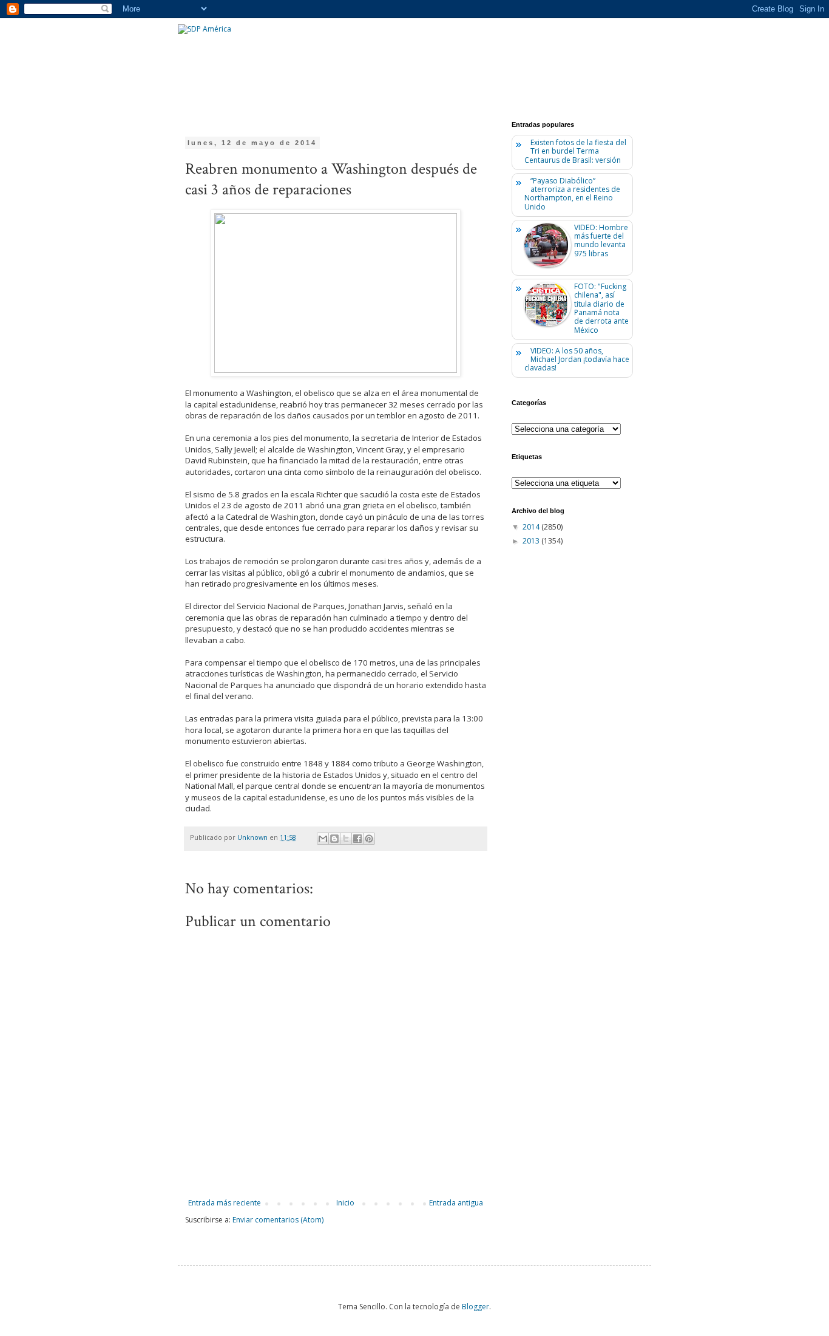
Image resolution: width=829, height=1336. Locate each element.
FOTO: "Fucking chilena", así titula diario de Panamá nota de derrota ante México (601, 308)
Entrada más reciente (224, 1203)
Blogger (475, 1306)
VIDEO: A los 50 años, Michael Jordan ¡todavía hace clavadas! (576, 359)
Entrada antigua (456, 1203)
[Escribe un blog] (334, 839)
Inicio (345, 1203)
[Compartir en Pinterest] (369, 839)
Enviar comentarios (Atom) (277, 1220)
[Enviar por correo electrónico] (323, 839)
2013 (532, 541)
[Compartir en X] (346, 839)
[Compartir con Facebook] (357, 839)
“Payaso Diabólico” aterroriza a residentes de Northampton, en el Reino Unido (572, 194)
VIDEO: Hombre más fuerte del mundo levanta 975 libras (601, 240)
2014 (532, 527)
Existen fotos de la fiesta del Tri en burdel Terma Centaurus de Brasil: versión (575, 151)
